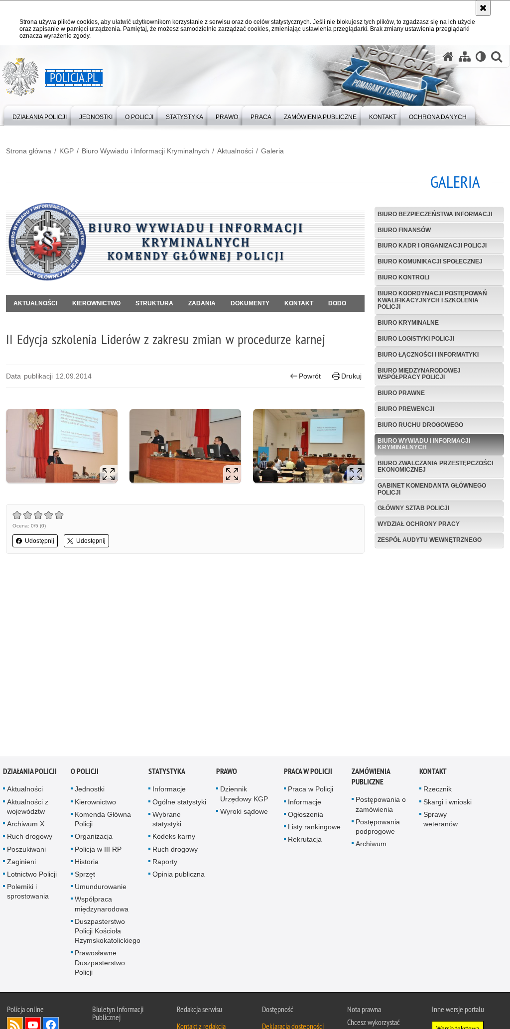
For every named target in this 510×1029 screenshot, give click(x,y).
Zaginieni (21, 863)
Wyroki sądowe (244, 813)
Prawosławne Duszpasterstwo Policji (100, 963)
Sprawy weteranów (440, 820)
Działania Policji (30, 773)
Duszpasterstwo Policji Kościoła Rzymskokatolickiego (107, 932)
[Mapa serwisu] (465, 56)
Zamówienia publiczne (371, 778)
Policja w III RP (98, 851)
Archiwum (371, 845)
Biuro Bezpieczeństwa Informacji (435, 214)
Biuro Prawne (401, 392)
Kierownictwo (96, 303)
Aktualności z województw (27, 808)
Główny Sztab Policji (413, 508)
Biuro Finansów (404, 230)
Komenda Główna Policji (103, 820)
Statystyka (166, 773)
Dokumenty (250, 303)
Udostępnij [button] (39, 540)
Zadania (202, 303)
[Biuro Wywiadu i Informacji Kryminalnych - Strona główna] (185, 279)
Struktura (154, 303)
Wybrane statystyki (166, 820)
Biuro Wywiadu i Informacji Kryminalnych (145, 151)
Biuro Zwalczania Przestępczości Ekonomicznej (435, 466)
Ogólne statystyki (179, 803)
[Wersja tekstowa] (481, 56)
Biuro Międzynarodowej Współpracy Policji (419, 374)
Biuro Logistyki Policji (416, 338)
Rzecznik (437, 791)
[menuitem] (39, 115)
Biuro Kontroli (403, 277)
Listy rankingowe (314, 828)
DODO (337, 303)
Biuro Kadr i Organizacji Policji (432, 245)
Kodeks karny (173, 838)
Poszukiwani (26, 851)
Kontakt (298, 303)
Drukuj (351, 376)
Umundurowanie (101, 888)
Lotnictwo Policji (32, 876)
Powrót (310, 376)
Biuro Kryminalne (408, 322)
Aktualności (235, 151)
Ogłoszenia (305, 816)
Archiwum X (25, 825)
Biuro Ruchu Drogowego (420, 424)
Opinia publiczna (178, 876)
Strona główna (28, 151)
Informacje (169, 791)
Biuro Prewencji (406, 408)
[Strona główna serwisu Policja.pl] (448, 56)
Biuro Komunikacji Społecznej (430, 261)
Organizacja (94, 838)
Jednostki (90, 791)
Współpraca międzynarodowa (101, 905)
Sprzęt (85, 876)
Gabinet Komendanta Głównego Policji (432, 489)
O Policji (85, 773)
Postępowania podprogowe (378, 828)
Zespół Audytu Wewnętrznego (430, 539)
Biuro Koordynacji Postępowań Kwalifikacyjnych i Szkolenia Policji (432, 300)
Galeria (272, 151)
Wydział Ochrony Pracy (419, 523)
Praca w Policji (308, 773)
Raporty (164, 863)
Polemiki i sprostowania (28, 892)
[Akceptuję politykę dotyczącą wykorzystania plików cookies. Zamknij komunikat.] (483, 8)
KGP (66, 151)
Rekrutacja (305, 841)
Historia (87, 863)
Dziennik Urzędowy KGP (244, 795)
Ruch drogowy (29, 838)
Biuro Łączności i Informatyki (428, 354)
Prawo (226, 773)
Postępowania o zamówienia (381, 806)
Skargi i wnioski (447, 803)
